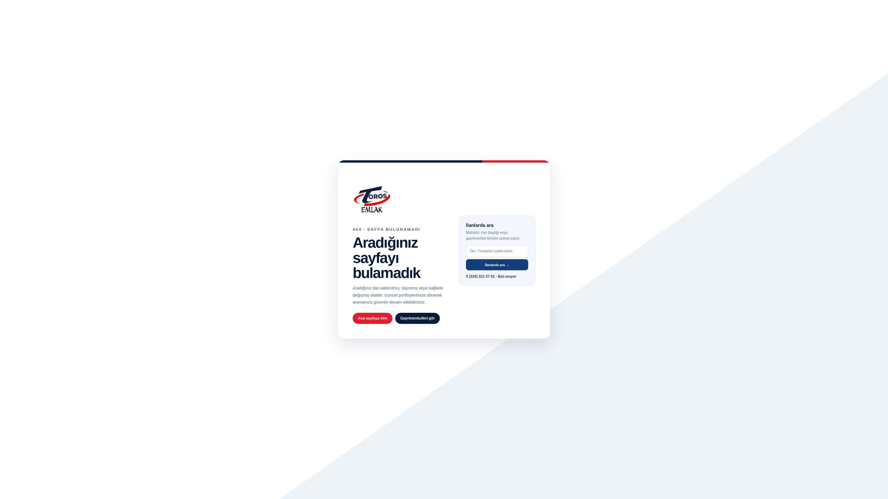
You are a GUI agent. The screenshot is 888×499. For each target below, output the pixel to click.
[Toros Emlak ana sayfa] (399, 197)
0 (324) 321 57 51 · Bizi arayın (491, 276)
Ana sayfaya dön (372, 318)
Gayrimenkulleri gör (417, 318)
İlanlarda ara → (497, 265)
